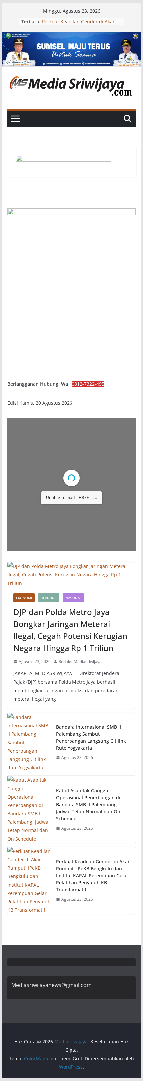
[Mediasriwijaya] (71, 36)
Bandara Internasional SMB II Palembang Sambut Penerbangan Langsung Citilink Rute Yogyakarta (91, 737)
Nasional (73, 597)
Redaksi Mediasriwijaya (80, 661)
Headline (49, 597)
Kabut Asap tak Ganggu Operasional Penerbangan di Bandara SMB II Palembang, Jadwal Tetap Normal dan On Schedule (88, 804)
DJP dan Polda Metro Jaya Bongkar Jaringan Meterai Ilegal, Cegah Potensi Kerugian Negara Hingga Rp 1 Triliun (70, 629)
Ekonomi (24, 597)
